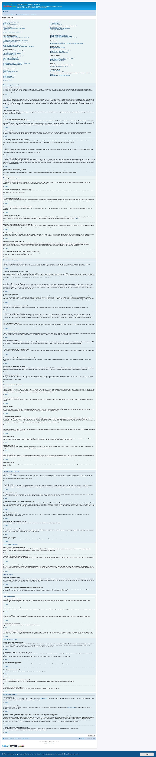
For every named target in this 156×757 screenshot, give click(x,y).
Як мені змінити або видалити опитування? (12, 57)
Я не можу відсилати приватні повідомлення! (59, 35)
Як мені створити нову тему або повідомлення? (13, 50)
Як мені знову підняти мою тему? (10, 65)
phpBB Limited (44, 698)
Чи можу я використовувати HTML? (10, 71)
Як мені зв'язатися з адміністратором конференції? (60, 75)
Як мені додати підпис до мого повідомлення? (12, 53)
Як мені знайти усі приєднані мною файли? (59, 66)
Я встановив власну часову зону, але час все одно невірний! (15, 40)
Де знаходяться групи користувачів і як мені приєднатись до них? (63, 25)
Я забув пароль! (6, 29)
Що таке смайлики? (7, 72)
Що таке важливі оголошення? (9, 75)
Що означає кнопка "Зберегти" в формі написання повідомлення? (16, 63)
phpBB (76, 218)
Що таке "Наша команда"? (55, 30)
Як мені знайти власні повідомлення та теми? (59, 52)
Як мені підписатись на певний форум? (58, 59)
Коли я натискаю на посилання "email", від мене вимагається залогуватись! (18, 46)
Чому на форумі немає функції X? (57, 71)
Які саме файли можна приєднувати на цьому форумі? (61, 64)
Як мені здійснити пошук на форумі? (57, 47)
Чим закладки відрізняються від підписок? (58, 56)
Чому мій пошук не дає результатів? (57, 48)
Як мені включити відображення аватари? (11, 43)
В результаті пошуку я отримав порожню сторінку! (60, 50)
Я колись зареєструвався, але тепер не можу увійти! (14, 28)
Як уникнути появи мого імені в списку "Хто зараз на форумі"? (16, 37)
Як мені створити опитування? (9, 54)
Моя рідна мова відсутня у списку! (10, 41)
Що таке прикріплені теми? (8, 77)
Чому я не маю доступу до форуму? (10, 58)
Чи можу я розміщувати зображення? (10, 73)
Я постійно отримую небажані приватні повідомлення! (61, 36)
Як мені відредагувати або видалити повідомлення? (13, 52)
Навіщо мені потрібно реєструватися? (11, 22)
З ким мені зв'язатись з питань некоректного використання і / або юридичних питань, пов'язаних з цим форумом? (71, 74)
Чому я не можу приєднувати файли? (11, 59)
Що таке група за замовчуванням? (57, 29)
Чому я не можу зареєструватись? (10, 24)
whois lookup (89, 715)
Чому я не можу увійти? (8, 27)
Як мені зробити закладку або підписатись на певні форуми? (62, 58)
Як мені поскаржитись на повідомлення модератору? (14, 62)
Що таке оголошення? (7, 76)
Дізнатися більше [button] (73, 754)
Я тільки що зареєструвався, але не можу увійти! (13, 25)
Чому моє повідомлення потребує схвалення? (12, 64)
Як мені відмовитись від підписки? (57, 60)
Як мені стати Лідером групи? (56, 27)
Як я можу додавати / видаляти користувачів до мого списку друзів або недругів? (67, 43)
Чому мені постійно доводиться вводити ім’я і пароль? (14, 30)
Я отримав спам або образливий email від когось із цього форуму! (63, 37)
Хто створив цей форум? (55, 70)
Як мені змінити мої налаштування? (10, 36)
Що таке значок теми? (7, 80)
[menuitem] (6, 12)
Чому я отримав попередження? (9, 60)
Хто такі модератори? (54, 23)
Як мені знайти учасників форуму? (57, 51)
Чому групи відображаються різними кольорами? (60, 28)
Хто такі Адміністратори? (55, 22)
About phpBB (36, 700)
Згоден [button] (147, 754)
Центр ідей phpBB (71, 707)
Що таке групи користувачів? (56, 24)
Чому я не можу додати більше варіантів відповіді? (13, 55)
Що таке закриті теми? (7, 78)
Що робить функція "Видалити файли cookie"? (12, 32)
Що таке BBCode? (6, 70)
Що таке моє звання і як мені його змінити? (12, 45)
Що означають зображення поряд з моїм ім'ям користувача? (15, 42)
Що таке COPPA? (6, 23)
